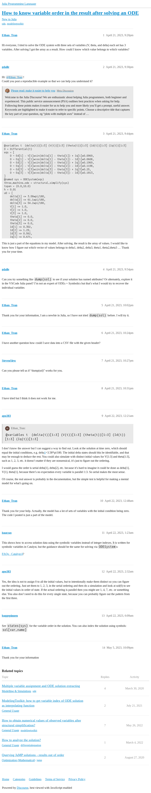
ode (4, 23)
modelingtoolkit (15, 23)
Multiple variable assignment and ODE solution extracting (41, 686)
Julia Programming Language (19, 3)
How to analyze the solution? (21, 740)
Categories (19, 779)
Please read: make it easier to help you (33, 90)
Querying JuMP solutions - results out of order (33, 755)
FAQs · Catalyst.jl (12, 554)
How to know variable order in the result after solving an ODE (70, 13)
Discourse (22, 787)
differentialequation (31, 745)
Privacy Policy (77, 779)
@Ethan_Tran (14, 77)
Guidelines (35, 779)
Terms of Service (55, 779)
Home (5, 779)
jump (39, 760)
